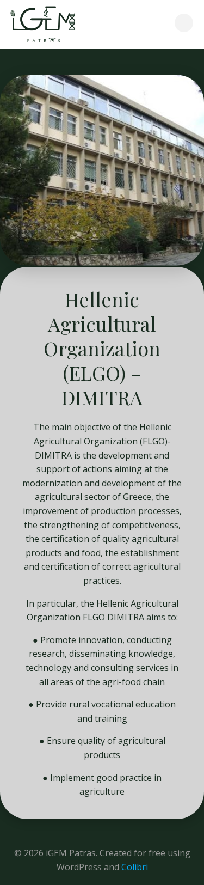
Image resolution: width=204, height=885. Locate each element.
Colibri (134, 867)
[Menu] (184, 23)
